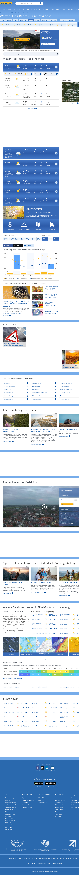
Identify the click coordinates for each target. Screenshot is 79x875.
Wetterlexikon (58, 814)
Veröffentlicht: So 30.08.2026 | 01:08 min (12, 313)
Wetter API (8, 816)
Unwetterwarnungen (10, 802)
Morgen (9, 20)
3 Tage (15, 20)
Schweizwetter (59, 802)
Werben (7, 812)
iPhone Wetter (42, 798)
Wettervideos (60, 794)
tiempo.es (8, 822)
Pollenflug (53, 20)
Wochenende (23, 20)
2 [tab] (45, 659)
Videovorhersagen (10, 798)
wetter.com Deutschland (11, 805)
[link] (3, 9)
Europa (5, 12)
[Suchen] (40, 3)
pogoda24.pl (8, 829)
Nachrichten (58, 798)
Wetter (8, 794)
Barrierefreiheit (41, 863)
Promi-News (58, 816)
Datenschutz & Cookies (29, 858)
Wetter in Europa (59, 809)
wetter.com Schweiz (10, 807)
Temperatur (25, 802)
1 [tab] (43, 659)
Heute (2, 20)
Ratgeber (75, 794)
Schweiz (9, 12)
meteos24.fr (8, 825)
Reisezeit (63, 20)
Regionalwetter (59, 807)
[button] (31, 67)
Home (1, 12)
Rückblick (71, 20)
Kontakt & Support (65, 858)
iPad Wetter (41, 800)
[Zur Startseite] (6, 3)
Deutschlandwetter (60, 800)
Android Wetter (42, 802)
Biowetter (74, 798)
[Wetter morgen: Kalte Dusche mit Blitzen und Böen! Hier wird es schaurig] (16, 292)
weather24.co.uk (9, 832)
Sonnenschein (25, 805)
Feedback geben (54, 39)
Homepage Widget (10, 814)
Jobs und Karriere (15, 858)
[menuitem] (3, 9)
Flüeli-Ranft (23, 12)
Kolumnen (8, 800)
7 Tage (31, 20)
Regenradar (45, 20)
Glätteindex (74, 800)
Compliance (31, 863)
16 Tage (37, 20)
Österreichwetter (59, 805)
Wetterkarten (27, 794)
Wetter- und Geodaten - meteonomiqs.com (11, 819)
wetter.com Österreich (11, 809)
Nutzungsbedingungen (55, 863)
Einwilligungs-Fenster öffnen (48, 858)
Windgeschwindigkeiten (28, 800)
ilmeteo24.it (8, 827)
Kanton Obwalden (16, 12)
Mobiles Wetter (44, 794)
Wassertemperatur (27, 807)
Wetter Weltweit (59, 812)
